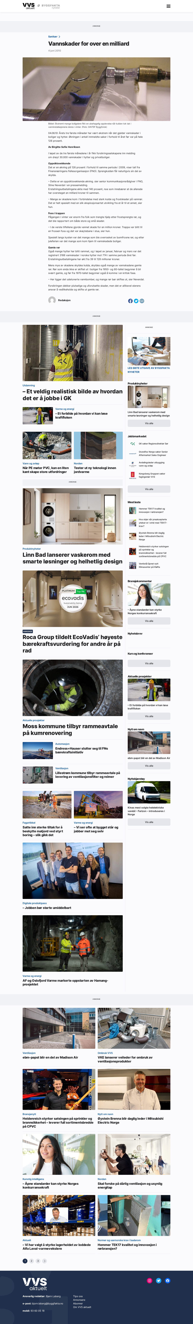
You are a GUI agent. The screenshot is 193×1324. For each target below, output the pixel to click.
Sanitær (53, 36)
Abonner (78, 1303)
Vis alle (149, 423)
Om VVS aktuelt (82, 1307)
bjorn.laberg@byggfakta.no (47, 1303)
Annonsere (79, 1299)
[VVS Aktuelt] (29, 6)
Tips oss (78, 1296)
